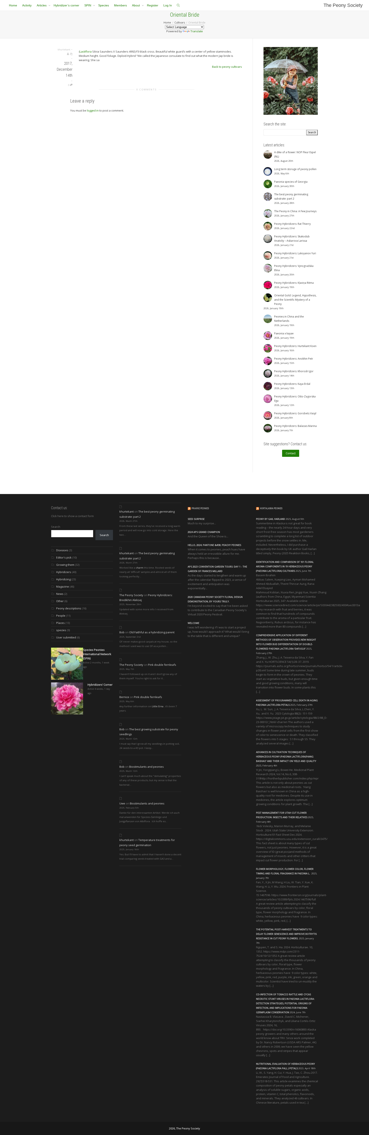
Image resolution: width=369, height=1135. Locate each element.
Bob (121, 632)
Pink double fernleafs (162, 665)
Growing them (65, 565)
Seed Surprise (196, 518)
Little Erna (157, 706)
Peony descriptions (68, 608)
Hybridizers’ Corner (100, 685)
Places (60, 623)
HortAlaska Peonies (271, 508)
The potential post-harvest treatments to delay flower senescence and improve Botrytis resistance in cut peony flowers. (286, 934)
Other (60, 601)
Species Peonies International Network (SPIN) (97, 654)
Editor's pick (64, 557)
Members (120, 5)
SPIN (88, 5)
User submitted (66, 637)
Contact (291, 453)
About (136, 5)
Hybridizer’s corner (66, 5)
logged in (93, 110)
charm (139, 567)
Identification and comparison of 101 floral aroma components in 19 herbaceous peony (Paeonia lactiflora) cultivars (285, 566)
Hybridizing (63, 579)
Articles (42, 5)
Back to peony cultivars (227, 67)
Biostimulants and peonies (146, 767)
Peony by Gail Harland (270, 518)
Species (103, 5)
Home (13, 5)
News (59, 594)
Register (152, 5)
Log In (167, 5)
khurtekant (126, 511)
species (61, 630)
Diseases (62, 550)
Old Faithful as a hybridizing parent (151, 632)
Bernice (124, 697)
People (60, 615)
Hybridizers (63, 572)
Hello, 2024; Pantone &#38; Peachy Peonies (214, 545)
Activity (27, 5)
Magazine (62, 586)
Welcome (193, 623)
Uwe (122, 803)
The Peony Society (343, 5)
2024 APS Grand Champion (204, 532)
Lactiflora (86, 51)
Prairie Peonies (200, 508)
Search (55, 527)
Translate (196, 31)
